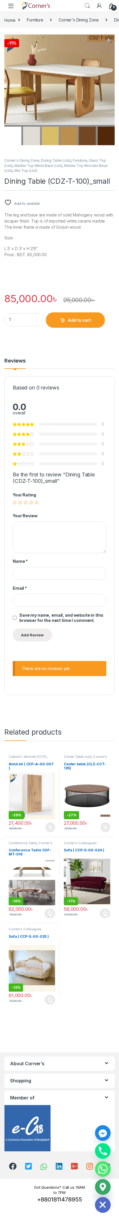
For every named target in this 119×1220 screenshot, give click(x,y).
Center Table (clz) (77, 757)
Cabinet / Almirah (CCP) (28, 757)
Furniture (35, 19)
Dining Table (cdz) (56, 160)
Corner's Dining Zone (79, 19)
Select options (48, 913)
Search (87, 6)
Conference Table (23, 843)
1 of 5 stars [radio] (15, 502)
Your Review (25, 515)
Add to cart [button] (50, 827)
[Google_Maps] (103, 1187)
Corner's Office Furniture (30, 844)
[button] (109, 40)
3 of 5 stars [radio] (26, 502)
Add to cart (79, 320)
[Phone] (103, 1151)
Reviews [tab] (15, 361)
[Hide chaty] (103, 1205)
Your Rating (24, 494)
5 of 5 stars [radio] (37, 502)
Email (20, 588)
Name (20, 561)
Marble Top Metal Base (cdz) (38, 165)
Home (9, 19)
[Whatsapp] (103, 1169)
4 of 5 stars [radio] (31, 502)
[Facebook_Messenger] (103, 1133)
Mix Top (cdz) (25, 170)
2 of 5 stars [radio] (20, 502)
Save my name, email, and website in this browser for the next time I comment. (61, 618)
